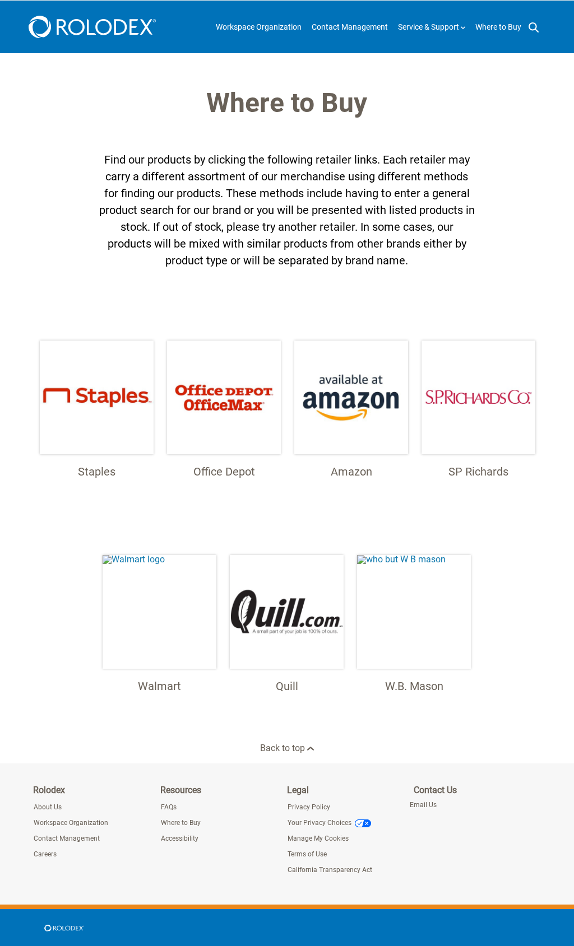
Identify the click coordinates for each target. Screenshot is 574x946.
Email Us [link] (423, 805)
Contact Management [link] (67, 838)
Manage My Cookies (318, 838)
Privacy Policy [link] (309, 807)
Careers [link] (45, 854)
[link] (64, 927)
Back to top (283, 748)
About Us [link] (48, 807)
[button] (431, 27)
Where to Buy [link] (181, 823)
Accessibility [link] (179, 838)
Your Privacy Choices (319, 823)
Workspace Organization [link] (71, 823)
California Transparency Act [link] (330, 870)
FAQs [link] (169, 807)
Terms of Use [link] (307, 854)
